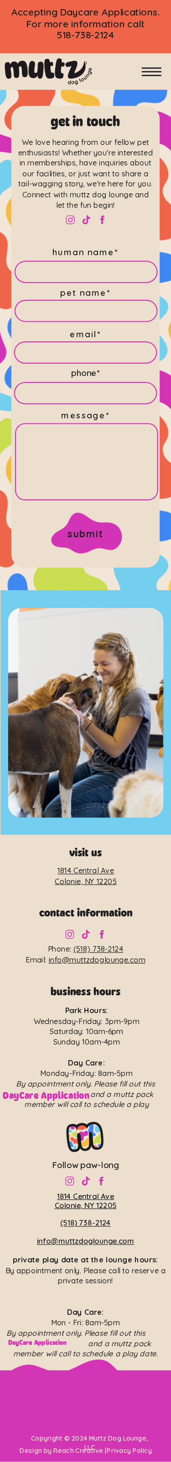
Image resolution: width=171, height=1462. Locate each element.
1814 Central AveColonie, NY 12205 (86, 1200)
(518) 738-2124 (98, 949)
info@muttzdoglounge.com (97, 959)
